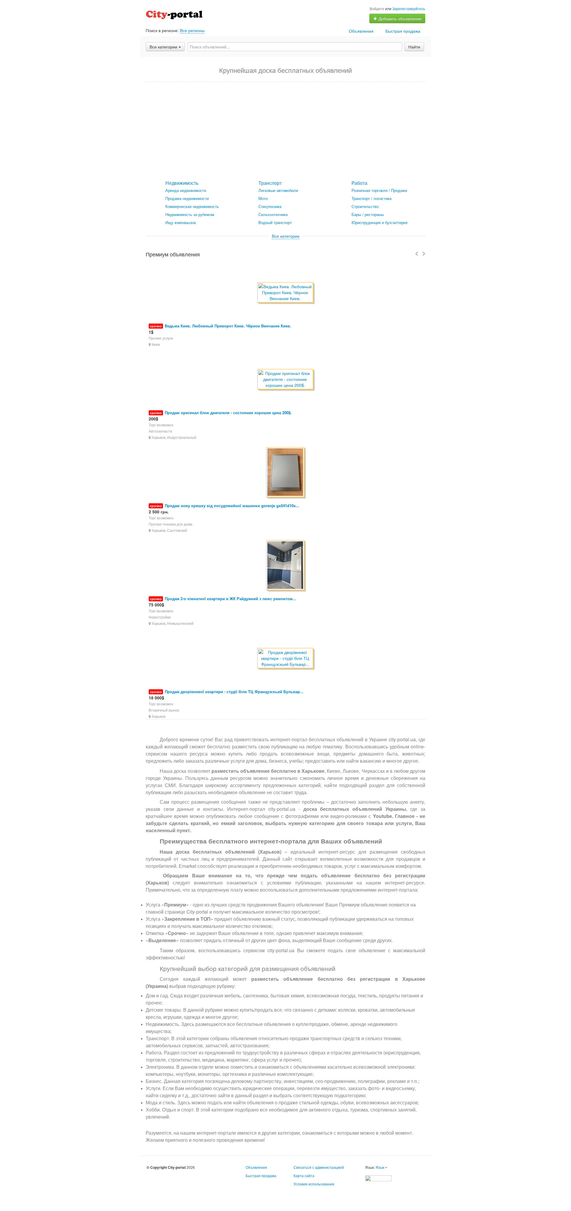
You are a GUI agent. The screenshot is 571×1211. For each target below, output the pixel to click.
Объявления (361, 31)
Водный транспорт (275, 222)
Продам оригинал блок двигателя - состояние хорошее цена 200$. (228, 412)
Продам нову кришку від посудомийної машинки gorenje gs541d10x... (232, 505)
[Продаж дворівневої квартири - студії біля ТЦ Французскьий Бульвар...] (285, 658)
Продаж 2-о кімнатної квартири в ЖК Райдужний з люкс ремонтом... (230, 598)
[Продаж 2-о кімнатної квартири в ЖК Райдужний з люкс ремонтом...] (285, 565)
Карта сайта (304, 1175)
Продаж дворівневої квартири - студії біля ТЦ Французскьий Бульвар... (234, 691)
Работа (359, 182)
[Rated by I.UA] (378, 1177)
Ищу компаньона (180, 222)
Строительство (365, 206)
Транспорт (270, 182)
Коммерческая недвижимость (192, 206)
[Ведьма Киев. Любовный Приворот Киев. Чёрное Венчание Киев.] (285, 292)
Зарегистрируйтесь (408, 8)
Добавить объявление (399, 18)
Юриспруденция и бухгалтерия (379, 222)
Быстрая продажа (402, 31)
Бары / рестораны (368, 214)
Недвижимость (181, 182)
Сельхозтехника (273, 214)
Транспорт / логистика (371, 198)
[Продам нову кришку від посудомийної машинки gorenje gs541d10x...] (285, 472)
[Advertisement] (285, 131)
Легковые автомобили (278, 190)
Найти (414, 47)
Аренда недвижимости (185, 190)
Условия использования (314, 1183)
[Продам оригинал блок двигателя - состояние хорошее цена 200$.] (285, 379)
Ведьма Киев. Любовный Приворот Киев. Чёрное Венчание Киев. (228, 326)
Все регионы (192, 30)
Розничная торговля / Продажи (379, 190)
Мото (263, 198)
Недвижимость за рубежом (189, 214)
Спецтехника (269, 206)
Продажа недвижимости (187, 198)
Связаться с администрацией (319, 1167)
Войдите (377, 8)
